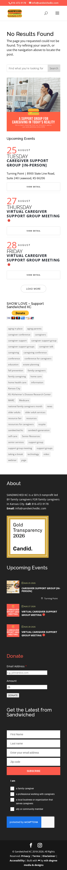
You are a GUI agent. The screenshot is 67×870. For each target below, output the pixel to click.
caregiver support (17, 340)
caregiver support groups (21, 346)
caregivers (40, 334)
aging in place (15, 328)
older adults (14, 412)
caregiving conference (35, 352)
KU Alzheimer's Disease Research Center (29, 394)
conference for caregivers (38, 358)
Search (54, 68)
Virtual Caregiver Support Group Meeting (33, 213)
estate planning (31, 364)
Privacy (25, 856)
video (46, 454)
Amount (12, 681)
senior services (16, 442)
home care (36, 376)
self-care (12, 436)
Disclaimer (48, 856)
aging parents (34, 328)
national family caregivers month (25, 406)
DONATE (13, 695)
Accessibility (17, 860)
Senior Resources (31, 436)
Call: (28, 504)
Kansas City (14, 388)
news (49, 406)
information (37, 382)
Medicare (24, 400)
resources (31, 418)
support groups (44, 448)
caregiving (13, 352)
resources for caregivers (21, 424)
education (13, 364)
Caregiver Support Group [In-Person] (27, 163)
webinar (12, 460)
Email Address (17, 666)
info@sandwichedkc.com (30, 508)
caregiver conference (19, 334)
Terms (36, 856)
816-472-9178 (40, 504)
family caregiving (17, 376)
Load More (33, 288)
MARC (11, 400)
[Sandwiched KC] (28, 557)
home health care (17, 382)
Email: (11, 508)
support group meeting (20, 448)
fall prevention (15, 370)
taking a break (15, 454)
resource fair (15, 418)
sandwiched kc (15, 430)
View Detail (34, 186)
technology (33, 454)
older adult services (35, 412)
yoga (23, 460)
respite (42, 424)
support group (35, 442)
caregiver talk (46, 346)
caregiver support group (43, 340)
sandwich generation (39, 430)
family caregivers (37, 370)
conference (14, 358)
